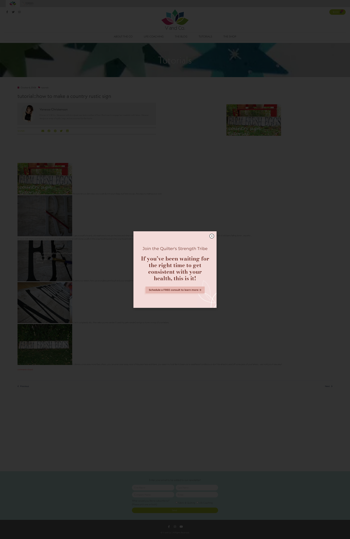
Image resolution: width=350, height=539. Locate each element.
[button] (212, 236)
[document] (175, 269)
